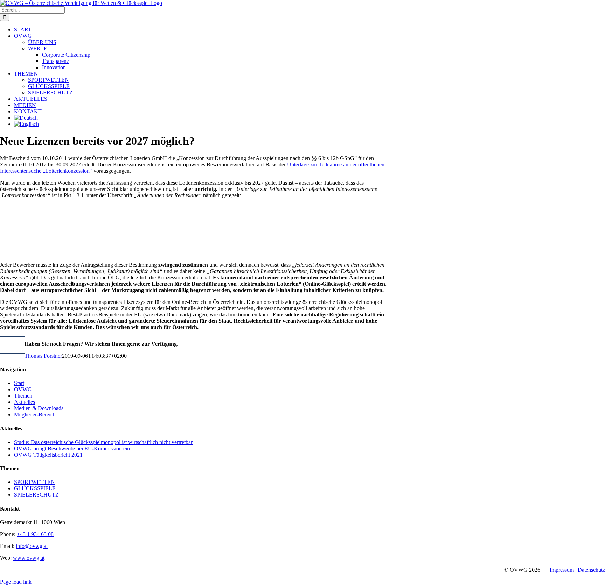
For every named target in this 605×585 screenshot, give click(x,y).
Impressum (562, 570)
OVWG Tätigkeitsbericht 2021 (48, 455)
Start (19, 383)
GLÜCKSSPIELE (35, 488)
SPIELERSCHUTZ (36, 495)
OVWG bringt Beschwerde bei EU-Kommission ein (72, 448)
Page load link (16, 582)
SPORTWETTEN (34, 482)
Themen (23, 396)
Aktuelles (24, 402)
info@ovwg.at (32, 546)
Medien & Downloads (38, 408)
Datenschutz (591, 570)
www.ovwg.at (28, 558)
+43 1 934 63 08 (35, 534)
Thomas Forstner (43, 356)
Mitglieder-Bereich (35, 415)
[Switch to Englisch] (26, 124)
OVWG (23, 389)
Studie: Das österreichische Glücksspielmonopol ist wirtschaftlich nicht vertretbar (103, 442)
